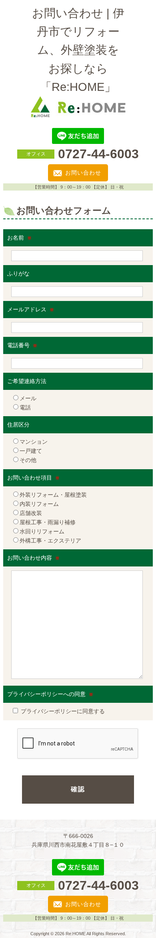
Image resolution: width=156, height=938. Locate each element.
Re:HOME (76, 933)
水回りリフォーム (42, 531)
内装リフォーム (39, 504)
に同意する (63, 711)
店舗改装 (31, 513)
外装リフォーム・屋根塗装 (53, 495)
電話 (25, 407)
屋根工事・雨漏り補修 (48, 522)
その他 (28, 460)
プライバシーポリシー (49, 711)
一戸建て (31, 451)
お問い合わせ (83, 172)
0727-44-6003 (98, 154)
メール (28, 398)
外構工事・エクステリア (50, 540)
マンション (34, 442)
